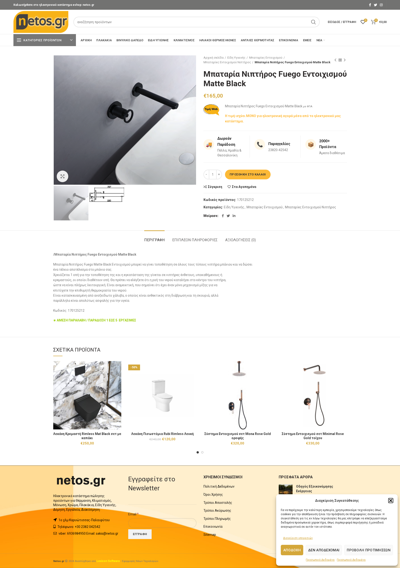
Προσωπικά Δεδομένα (320, 560)
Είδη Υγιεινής (236, 57)
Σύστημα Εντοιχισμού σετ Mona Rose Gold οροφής (237, 436)
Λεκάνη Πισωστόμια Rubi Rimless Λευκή (162, 434)
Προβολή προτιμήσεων (369, 550)
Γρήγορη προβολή (118, 379)
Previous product (335, 60)
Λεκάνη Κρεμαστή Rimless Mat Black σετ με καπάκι (87, 436)
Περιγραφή (154, 240)
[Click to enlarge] (62, 176)
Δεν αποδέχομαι (323, 550)
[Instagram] (381, 5)
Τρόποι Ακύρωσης (217, 510)
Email (133, 514)
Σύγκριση (215, 186)
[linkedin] (234, 216)
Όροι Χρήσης (213, 494)
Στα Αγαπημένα (244, 186)
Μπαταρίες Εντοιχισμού (265, 57)
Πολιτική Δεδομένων (218, 486)
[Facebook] (370, 5)
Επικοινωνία (212, 526)
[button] (390, 500)
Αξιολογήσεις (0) (240, 240)
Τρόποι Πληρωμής (217, 518)
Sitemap (209, 534)
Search (313, 22)
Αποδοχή (292, 550)
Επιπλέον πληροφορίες (195, 240)
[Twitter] (375, 5)
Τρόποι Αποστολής (217, 503)
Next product (344, 60)
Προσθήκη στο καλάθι (248, 174)
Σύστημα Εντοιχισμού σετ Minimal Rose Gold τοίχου (313, 436)
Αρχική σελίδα (213, 57)
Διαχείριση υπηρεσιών (298, 538)
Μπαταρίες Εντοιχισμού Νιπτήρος (227, 62)
